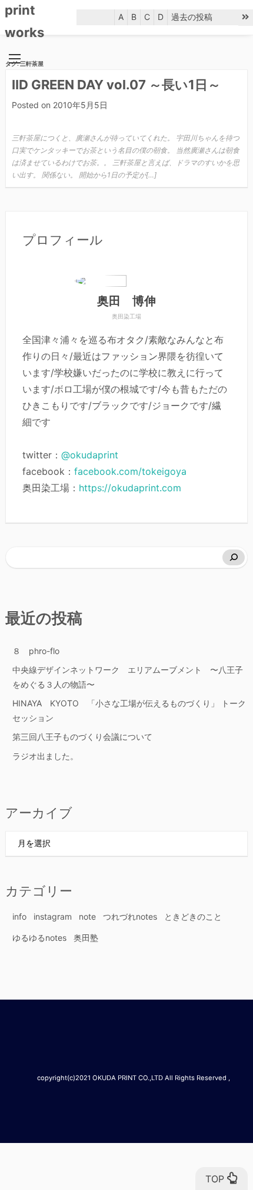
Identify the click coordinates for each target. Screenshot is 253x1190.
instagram (53, 916)
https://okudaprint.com (130, 488)
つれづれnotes (130, 916)
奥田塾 (86, 938)
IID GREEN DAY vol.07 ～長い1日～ (116, 84)
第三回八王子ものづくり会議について (82, 737)
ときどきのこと (193, 916)
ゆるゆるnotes (39, 938)
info (19, 916)
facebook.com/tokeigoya (130, 471)
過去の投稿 (191, 17)
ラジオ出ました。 (45, 756)
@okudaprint (89, 455)
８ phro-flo (35, 651)
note (87, 916)
